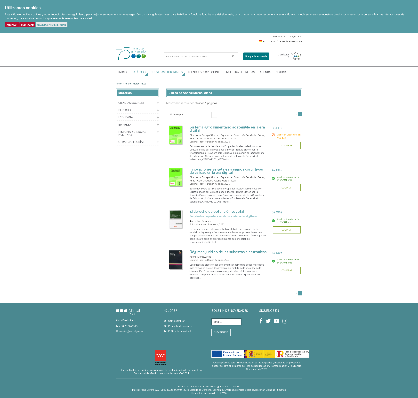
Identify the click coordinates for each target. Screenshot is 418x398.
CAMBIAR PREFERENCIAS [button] (51, 24)
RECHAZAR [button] (27, 24)
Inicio (123, 72)
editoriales (167, 72)
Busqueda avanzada (256, 56)
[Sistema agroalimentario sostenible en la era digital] (175, 135)
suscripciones (204, 72)
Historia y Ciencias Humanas (132, 133)
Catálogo (139, 72)
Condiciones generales (215, 386)
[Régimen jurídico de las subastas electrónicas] (175, 259)
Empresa (124, 124)
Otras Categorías (131, 142)
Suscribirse (221, 332)
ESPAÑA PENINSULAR (291, 41)
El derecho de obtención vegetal (217, 211)
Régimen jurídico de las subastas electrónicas (228, 252)
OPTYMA (222, 393)
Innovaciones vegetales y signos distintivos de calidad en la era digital (226, 171)
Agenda (265, 72)
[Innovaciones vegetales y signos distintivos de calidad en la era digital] (175, 177)
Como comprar (176, 320)
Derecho (124, 110)
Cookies (235, 386)
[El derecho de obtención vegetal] (175, 219)
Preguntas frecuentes (180, 326)
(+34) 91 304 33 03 (128, 326)
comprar (286, 145)
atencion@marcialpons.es (131, 331)
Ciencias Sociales (131, 102)
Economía (125, 117)
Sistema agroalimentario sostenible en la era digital (227, 129)
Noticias (282, 72)
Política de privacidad (179, 331)
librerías (240, 72)
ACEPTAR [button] (12, 24)
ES (264, 41)
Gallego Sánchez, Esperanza (217, 135)
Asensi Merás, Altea (135, 83)
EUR (273, 41)
